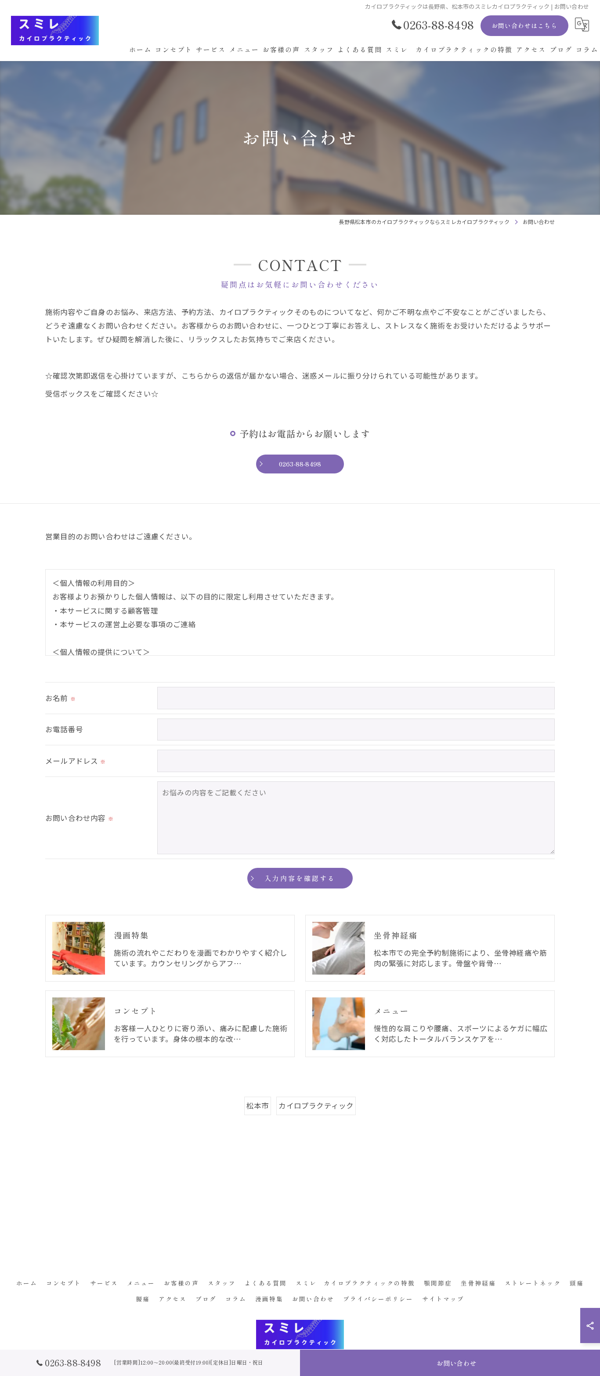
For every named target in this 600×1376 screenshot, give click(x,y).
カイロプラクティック (316, 1105)
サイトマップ (443, 1298)
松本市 (257, 1105)
